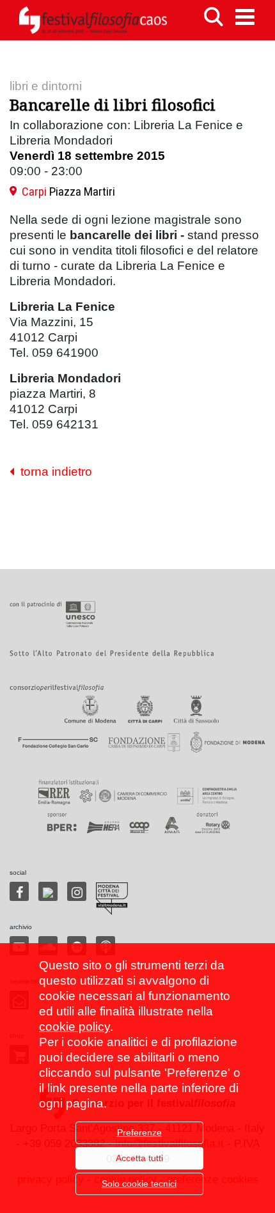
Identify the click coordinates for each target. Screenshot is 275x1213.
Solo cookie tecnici (139, 1183)
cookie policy (74, 1026)
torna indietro (53, 471)
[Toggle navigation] (245, 17)
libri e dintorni (46, 86)
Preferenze (139, 1132)
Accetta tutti (139, 1158)
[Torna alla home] (92, 20)
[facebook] (19, 891)
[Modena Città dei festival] (112, 898)
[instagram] (76, 891)
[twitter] (48, 891)
